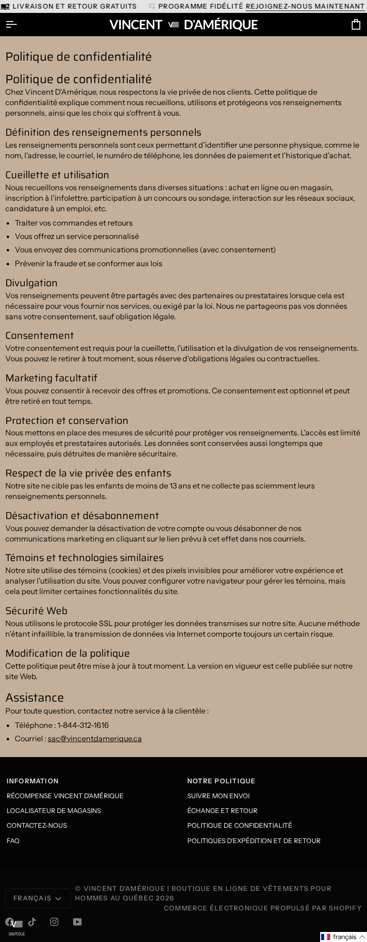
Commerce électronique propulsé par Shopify (263, 908)
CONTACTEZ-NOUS (37, 825)
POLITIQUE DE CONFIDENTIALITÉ (239, 825)
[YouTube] (77, 922)
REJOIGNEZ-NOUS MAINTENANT (305, 6)
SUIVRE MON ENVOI (218, 796)
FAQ (13, 841)
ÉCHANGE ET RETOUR (222, 810)
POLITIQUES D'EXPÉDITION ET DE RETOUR (254, 841)
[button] (343, 937)
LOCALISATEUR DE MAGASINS (54, 810)
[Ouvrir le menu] (19, 24)
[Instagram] (54, 922)
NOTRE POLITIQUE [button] (221, 781)
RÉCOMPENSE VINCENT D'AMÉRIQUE (65, 796)
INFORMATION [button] (33, 781)
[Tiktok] (32, 922)
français (32, 898)
